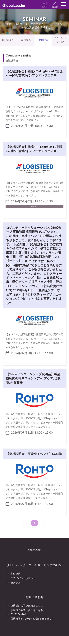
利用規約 (16, 573)
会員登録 (55, 7)
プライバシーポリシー (23, 578)
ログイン (45, 7)
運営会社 (16, 582)
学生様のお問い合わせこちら (27, 610)
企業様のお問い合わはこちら (27, 605)
